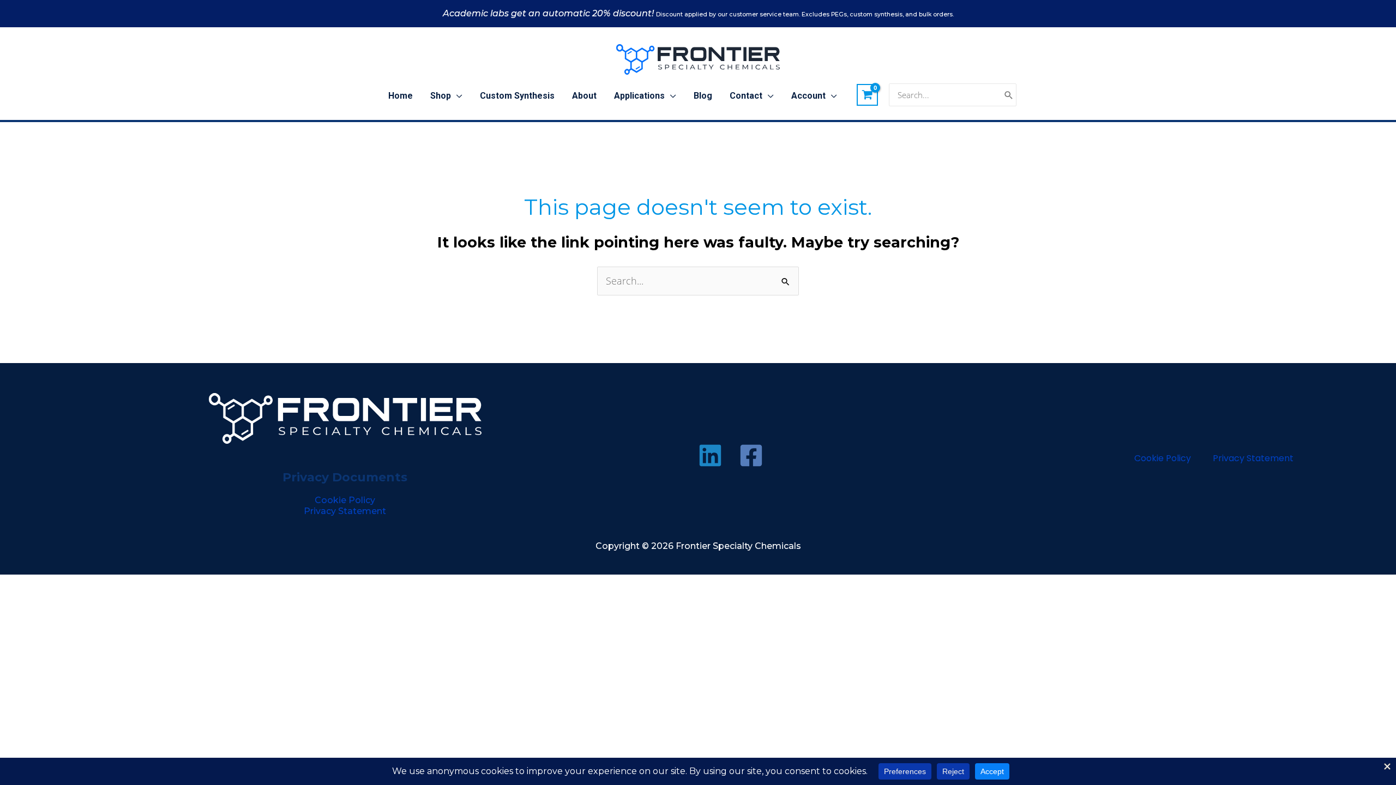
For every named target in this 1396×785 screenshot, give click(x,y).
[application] (456, 96)
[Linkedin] (710, 455)
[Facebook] (751, 455)
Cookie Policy (345, 500)
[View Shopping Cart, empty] (867, 95)
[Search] (1008, 95)
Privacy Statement (345, 511)
